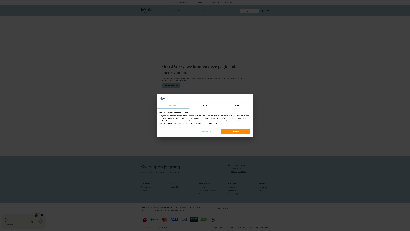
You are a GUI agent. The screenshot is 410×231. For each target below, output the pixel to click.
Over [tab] (237, 105)
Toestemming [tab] (173, 105)
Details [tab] (205, 105)
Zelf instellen (203, 132)
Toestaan (235, 132)
